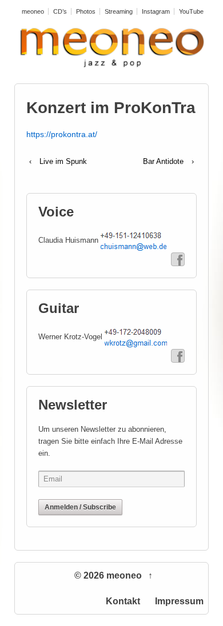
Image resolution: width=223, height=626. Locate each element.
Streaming (119, 11)
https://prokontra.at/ (61, 134)
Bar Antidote (163, 161)
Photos (85, 11)
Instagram (156, 11)
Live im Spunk (63, 161)
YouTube (191, 11)
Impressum (179, 601)
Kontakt (123, 601)
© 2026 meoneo (109, 575)
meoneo (33, 11)
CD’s (60, 11)
